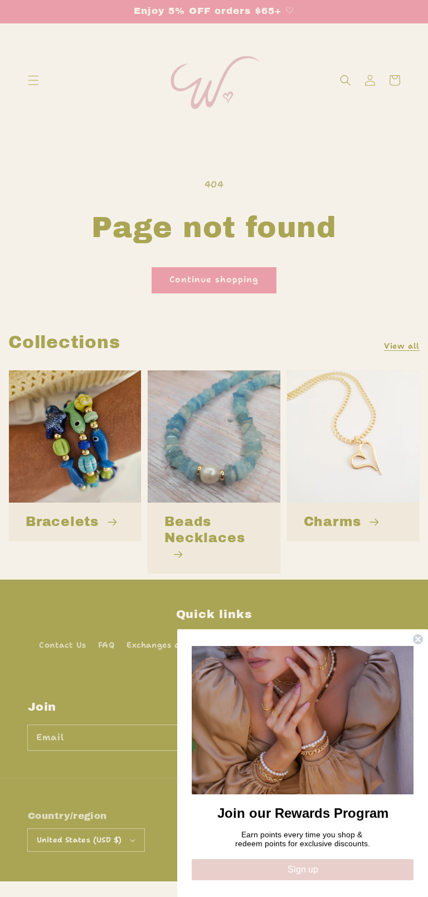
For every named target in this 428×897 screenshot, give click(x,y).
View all (402, 346)
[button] (33, 80)
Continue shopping (214, 279)
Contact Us (62, 645)
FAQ (106, 645)
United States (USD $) (79, 840)
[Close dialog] (418, 639)
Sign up (303, 869)
